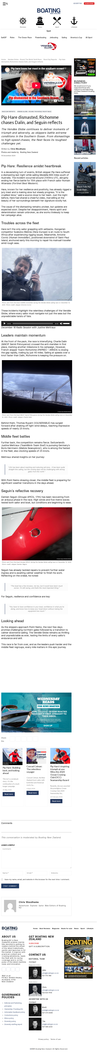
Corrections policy (11, 1015)
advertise (77, 3)
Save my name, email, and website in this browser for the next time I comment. (37, 879)
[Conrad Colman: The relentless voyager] (36, 756)
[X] (23, 739)
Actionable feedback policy (14, 1012)
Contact (32, 962)
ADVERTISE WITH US (38, 999)
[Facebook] (12, 739)
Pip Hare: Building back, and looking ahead (11, 770)
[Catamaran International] (85, 179)
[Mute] (61, 323)
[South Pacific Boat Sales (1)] (85, 139)
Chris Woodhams (18, 149)
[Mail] (31, 911)
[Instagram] (23, 911)
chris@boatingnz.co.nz (50, 990)
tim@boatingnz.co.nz (50, 1024)
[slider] (66, 323)
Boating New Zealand (43, 1049)
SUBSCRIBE (34, 943)
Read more (9, 794)
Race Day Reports (50, 59)
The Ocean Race (32, 763)
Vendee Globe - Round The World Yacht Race (25, 59)
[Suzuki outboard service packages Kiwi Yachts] (85, 101)
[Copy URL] (35, 739)
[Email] (29, 739)
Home (3, 59)
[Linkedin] (18, 739)
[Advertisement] (36, 670)
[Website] (34, 911)
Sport (48, 31)
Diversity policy (10, 1021)
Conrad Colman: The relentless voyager (34, 769)
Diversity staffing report (13, 1024)
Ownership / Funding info (13, 1009)
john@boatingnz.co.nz (50, 973)
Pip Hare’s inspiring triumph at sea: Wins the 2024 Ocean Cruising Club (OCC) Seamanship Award (59, 773)
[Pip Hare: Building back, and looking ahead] (12, 756)
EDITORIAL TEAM (37, 959)
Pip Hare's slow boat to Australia (10, 763)
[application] (36, 323)
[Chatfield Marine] (85, 159)
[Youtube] (13, 969)
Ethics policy (9, 1018)
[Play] (4, 323)
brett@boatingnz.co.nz (50, 1010)
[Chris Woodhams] (10, 906)
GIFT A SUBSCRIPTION (39, 946)
